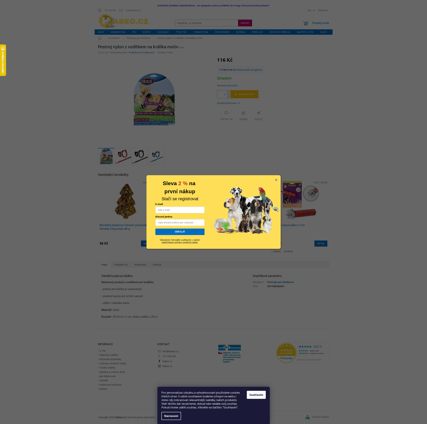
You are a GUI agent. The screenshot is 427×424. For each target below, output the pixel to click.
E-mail (159, 204)
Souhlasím (256, 395)
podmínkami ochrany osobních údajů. (180, 242)
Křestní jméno (163, 216)
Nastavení (171, 416)
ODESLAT (180, 231)
